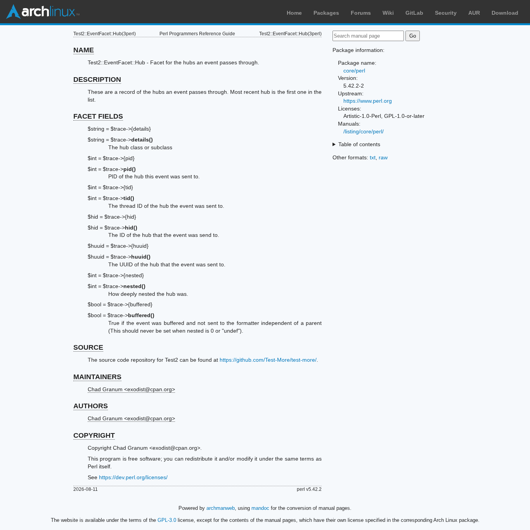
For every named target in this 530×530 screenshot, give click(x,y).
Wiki (388, 13)
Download (505, 13)
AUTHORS (90, 406)
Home (294, 13)
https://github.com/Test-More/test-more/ (268, 360)
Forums (361, 13)
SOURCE (88, 347)
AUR (474, 13)
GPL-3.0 (167, 520)
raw (383, 157)
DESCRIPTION (97, 79)
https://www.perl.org (367, 101)
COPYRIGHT (94, 435)
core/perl (354, 70)
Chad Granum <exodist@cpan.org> (131, 389)
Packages (326, 13)
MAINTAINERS (97, 377)
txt (373, 157)
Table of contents (359, 144)
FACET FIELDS (98, 116)
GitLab (414, 13)
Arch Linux (43, 11)
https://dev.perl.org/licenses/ (133, 477)
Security (446, 13)
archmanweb (220, 508)
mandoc (260, 508)
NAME (83, 50)
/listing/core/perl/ (363, 131)
